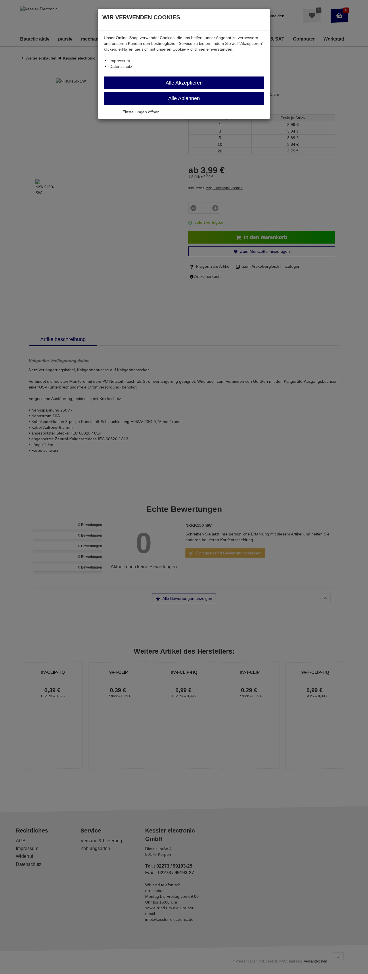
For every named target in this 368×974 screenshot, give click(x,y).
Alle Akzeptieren (184, 83)
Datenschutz (121, 66)
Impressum (120, 60)
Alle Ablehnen (184, 98)
